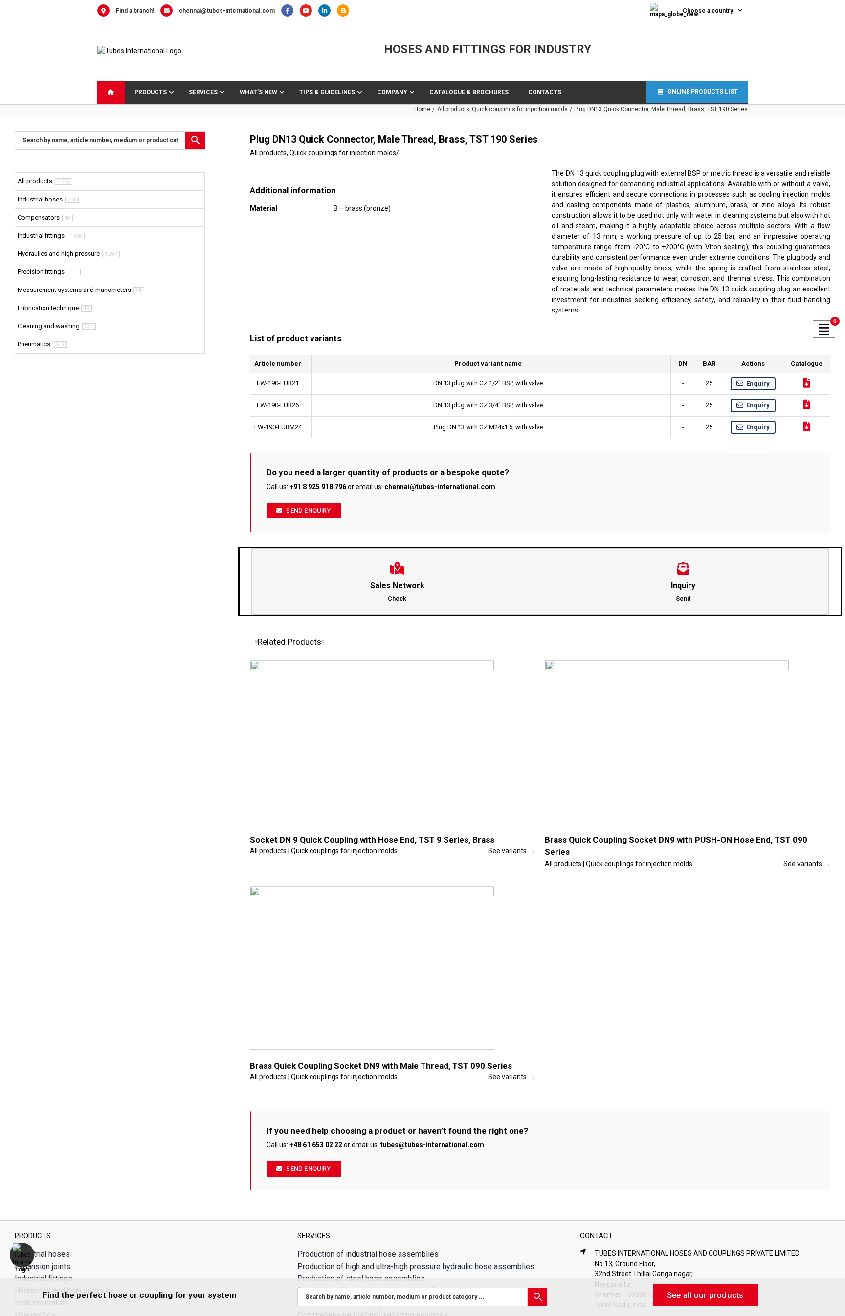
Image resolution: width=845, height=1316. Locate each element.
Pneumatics (34, 344)
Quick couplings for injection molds (342, 152)
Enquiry (758, 383)
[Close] (829, 1292)
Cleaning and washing (49, 326)
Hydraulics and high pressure (59, 253)
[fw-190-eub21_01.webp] (352, 174)
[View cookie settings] (22, 1255)
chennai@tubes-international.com (227, 10)
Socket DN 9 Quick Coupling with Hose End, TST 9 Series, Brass (372, 840)
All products (268, 152)
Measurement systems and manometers (74, 289)
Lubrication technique (48, 308)
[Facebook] (290, 10)
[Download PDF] (806, 383)
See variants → (511, 851)
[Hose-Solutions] (345, 10)
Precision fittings (41, 271)
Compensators (39, 217)
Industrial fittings (41, 235)
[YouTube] (309, 10)
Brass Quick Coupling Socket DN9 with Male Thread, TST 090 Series (381, 1066)
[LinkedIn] (327, 10)
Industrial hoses (40, 199)
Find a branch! (135, 10)
